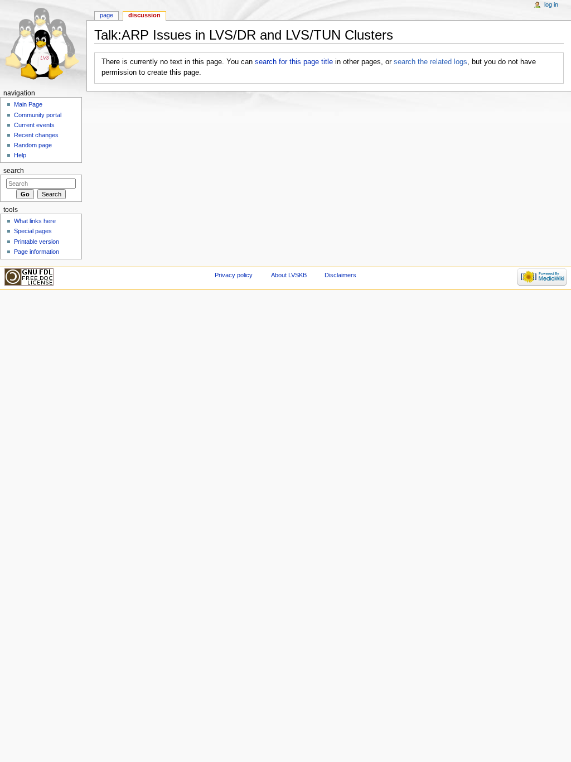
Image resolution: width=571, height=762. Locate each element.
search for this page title (294, 62)
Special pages (33, 231)
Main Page (28, 104)
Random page (33, 145)
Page (106, 15)
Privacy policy (234, 275)
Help (20, 155)
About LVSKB (289, 275)
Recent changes (36, 135)
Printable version (36, 241)
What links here (35, 221)
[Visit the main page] (43, 43)
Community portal (37, 115)
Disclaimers (340, 275)
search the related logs (430, 62)
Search (13, 170)
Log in (551, 4)
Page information (36, 251)
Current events (34, 125)
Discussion (144, 15)
